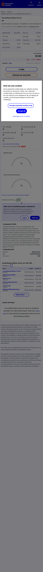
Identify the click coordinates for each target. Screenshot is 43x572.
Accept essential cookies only (20, 105)
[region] (21, 101)
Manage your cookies (21, 116)
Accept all (21, 111)
